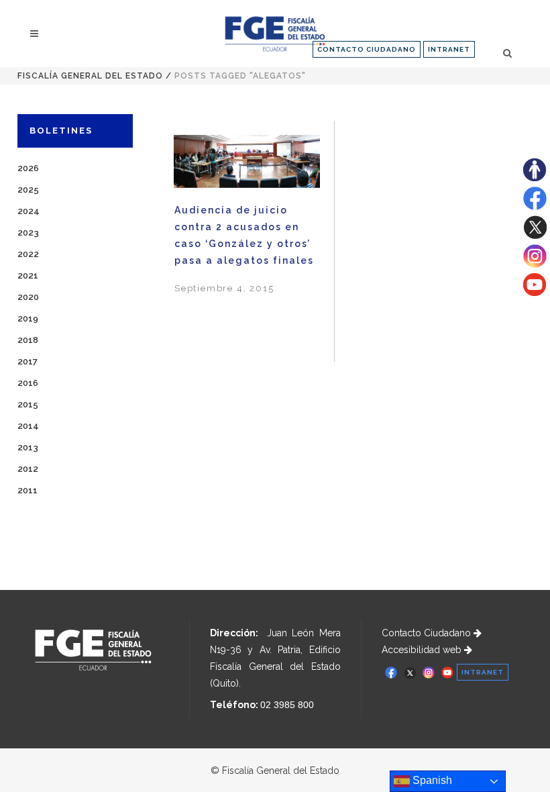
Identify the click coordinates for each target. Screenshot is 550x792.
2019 (27, 318)
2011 (27, 490)
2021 (27, 275)
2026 (28, 168)
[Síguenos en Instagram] (535, 264)
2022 (28, 254)
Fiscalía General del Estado (90, 76)
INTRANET (449, 49)
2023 (28, 233)
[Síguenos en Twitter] (535, 235)
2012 (27, 469)
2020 (28, 297)
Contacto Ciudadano (428, 633)
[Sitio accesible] (534, 177)
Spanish (431, 780)
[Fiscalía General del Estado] (274, 34)
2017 (27, 361)
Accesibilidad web (423, 649)
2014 (28, 426)
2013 (27, 447)
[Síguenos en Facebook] (535, 206)
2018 (27, 340)
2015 (27, 404)
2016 (27, 383)
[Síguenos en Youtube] (534, 292)
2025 (28, 190)
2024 (28, 211)
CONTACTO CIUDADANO (366, 49)
